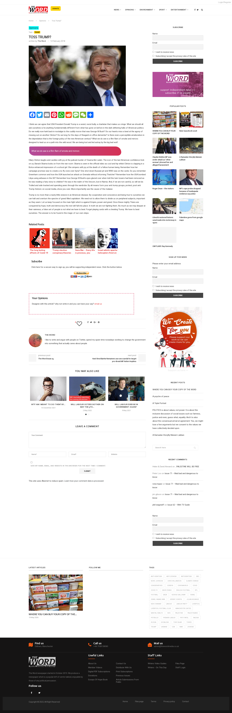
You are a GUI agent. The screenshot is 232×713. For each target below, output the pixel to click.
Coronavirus (183, 585)
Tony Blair (177, 622)
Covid (195, 585)
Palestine (179, 613)
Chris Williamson (174, 581)
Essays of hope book (98, 679)
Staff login (180, 667)
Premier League (169, 618)
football (154, 595)
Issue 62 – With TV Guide (178, 505)
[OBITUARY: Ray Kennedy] (164, 235)
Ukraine (164, 627)
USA (173, 627)
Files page (179, 663)
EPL (196, 590)
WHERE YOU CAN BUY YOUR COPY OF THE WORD (164, 132)
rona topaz (157, 484)
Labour (169, 604)
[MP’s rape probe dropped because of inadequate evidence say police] (191, 177)
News (116, 10)
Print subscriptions (124, 671)
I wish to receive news (164, 52)
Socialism (165, 622)
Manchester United (183, 608)
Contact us (121, 663)
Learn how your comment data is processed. (84, 481)
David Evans (167, 590)
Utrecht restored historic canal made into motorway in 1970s (164, 220)
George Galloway (179, 595)
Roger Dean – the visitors (163, 188)
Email (155, 43)
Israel (192, 595)
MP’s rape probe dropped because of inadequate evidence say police (190, 191)
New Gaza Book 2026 (188, 131)
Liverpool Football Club (161, 608)
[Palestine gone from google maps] (191, 206)
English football (183, 590)
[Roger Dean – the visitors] (164, 177)
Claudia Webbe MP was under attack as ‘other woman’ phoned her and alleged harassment (163, 161)
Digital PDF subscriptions (99, 671)
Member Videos (95, 667)
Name (155, 34)
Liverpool (196, 604)
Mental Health (157, 613)
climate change (192, 581)
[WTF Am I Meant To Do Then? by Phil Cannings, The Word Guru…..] (48, 389)
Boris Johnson (157, 581)
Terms (153, 701)
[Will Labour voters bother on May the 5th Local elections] (87, 389)
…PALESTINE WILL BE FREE (187, 466)
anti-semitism (156, 576)
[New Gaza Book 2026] (191, 119)
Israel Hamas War (158, 599)
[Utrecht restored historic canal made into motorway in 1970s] (164, 206)
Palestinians (193, 613)
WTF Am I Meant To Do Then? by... (48, 404)
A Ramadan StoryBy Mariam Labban (190, 158)
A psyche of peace (161, 396)
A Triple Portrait (159, 403)
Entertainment (178, 10)
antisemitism (186, 576)
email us (98, 304)
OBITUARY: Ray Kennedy (163, 246)
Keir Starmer (156, 604)
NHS (169, 613)
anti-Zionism (171, 576)
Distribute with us (124, 667)
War (181, 627)
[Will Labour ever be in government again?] (126, 389)
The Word (42, 41)
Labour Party (181, 604)
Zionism (190, 627)
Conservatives (156, 585)
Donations (92, 675)
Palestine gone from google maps (191, 218)
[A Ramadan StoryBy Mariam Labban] (191, 146)
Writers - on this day (157, 667)
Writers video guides (157, 663)
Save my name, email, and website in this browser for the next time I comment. (68, 466)
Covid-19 (154, 590)
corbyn (170, 585)
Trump (37, 32)
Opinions (129, 10)
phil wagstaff (158, 505)
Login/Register (224, 2)
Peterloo (154, 618)
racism (196, 618)
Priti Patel (184, 618)
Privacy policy (169, 701)
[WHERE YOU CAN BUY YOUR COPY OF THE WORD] (164, 119)
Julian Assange (192, 599)
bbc (197, 576)
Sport (162, 10)
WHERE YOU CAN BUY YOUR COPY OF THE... (53, 614)
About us (92, 663)
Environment (146, 10)
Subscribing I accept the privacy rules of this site (176, 56)
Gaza (165, 595)
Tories (189, 622)
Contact (185, 701)
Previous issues (123, 675)
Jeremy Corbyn (176, 599)
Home (31, 21)
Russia (153, 622)
